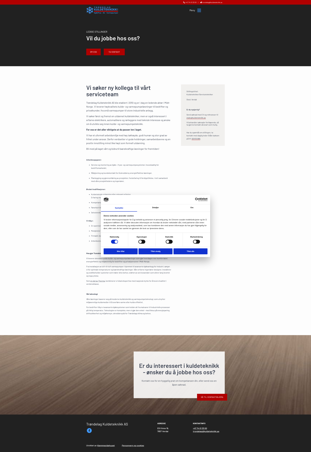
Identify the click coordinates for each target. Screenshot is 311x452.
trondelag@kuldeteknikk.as (206, 431)
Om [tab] (191, 207)
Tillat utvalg (155, 251)
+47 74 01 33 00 (191, 2)
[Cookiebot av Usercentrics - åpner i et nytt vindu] (196, 199)
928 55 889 (196, 138)
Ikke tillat (120, 251)
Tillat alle (190, 251)
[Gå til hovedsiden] (102, 10)
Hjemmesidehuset (106, 445)
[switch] (141, 242)
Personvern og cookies (133, 445)
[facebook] (89, 430)
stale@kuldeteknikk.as (196, 118)
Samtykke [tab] (119, 208)
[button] (93, 52)
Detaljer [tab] (155, 207)
